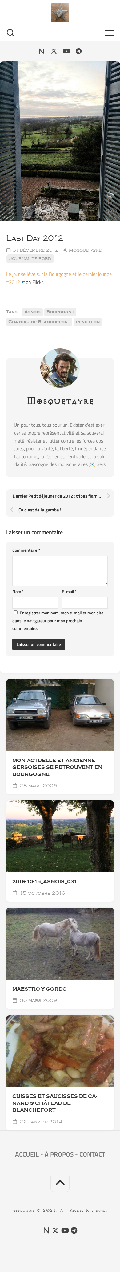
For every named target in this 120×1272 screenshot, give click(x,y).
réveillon (88, 321)
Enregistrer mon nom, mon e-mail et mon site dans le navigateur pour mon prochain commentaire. (57, 620)
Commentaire (26, 550)
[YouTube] (66, 51)
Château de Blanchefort (39, 321)
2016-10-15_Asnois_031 (44, 881)
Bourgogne (60, 312)
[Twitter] (54, 51)
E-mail (69, 591)
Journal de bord (30, 258)
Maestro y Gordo (39, 989)
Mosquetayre (85, 250)
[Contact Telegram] (78, 51)
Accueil (27, 1154)
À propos (59, 1154)
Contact (92, 1154)
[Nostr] (41, 51)
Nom (18, 591)
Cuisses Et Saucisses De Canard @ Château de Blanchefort (54, 1103)
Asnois (32, 312)
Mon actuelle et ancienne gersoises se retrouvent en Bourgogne (57, 767)
